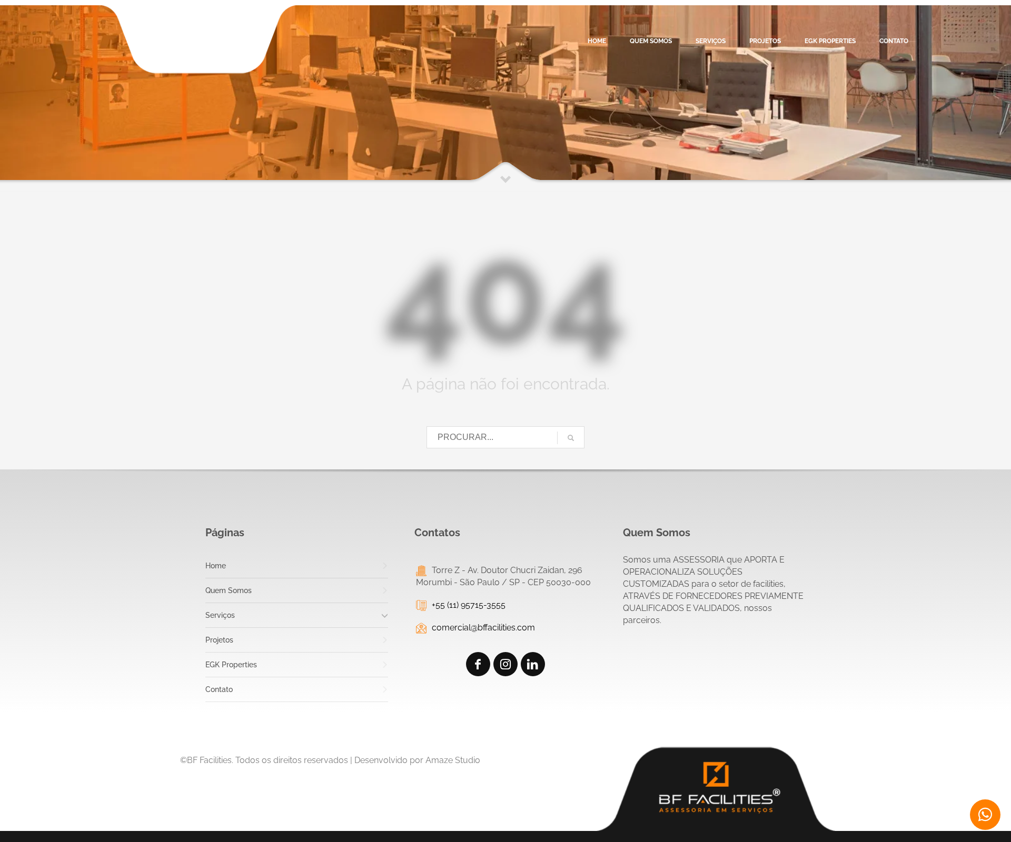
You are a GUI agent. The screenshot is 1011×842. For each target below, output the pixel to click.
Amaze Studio (452, 760)
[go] (570, 438)
